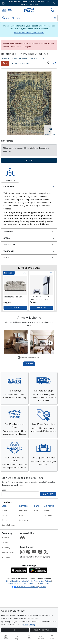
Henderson (24, 510)
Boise (36, 510)
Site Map (42, 587)
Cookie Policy (44, 584)
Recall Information (19, 581)
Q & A (6, 258)
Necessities (9, 245)
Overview (9, 186)
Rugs (22, 58)
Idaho (37, 505)
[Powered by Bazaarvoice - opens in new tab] (28, 357)
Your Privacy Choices (43, 630)
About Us (6, 557)
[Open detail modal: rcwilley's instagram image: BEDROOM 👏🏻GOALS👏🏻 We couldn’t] (42, 342)
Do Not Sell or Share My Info (27, 587)
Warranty (9, 251)
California (49, 505)
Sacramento (49, 515)
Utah (4, 505)
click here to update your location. (29, 32)
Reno (21, 515)
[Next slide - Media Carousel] (51, 343)
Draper (5, 510)
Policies (48, 581)
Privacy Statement (15, 584)
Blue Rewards (8, 552)
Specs (7, 238)
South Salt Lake (8, 525)
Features (8, 231)
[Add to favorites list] (54, 63)
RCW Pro (5, 537)
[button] (11, 3)
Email (4, 490)
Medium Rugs (32, 58)
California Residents (30, 584)
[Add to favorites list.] (24, 273)
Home (8, 581)
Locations (7, 502)
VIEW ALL (29, 364)
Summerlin (23, 520)
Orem (4, 520)
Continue (48, 494)
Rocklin (47, 510)
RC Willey (5, 58)
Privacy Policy (29, 624)
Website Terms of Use (35, 581)
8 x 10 (42, 58)
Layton (4, 515)
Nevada (23, 505)
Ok (15, 630)
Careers (5, 542)
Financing (6, 547)
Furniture (15, 58)
